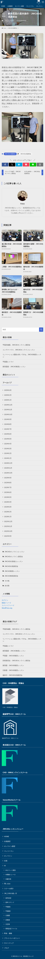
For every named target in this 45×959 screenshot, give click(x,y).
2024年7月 (8, 429)
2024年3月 (8, 448)
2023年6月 (8, 492)
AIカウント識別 (10, 870)
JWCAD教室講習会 (11, 576)
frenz (22, 204)
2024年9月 (8, 419)
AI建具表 (8, 879)
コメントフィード (8, 605)
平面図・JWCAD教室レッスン (13, 656)
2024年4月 (8, 444)
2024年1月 (8, 458)
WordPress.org (7, 608)
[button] (5, 164)
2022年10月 (8, 531)
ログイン (5, 600)
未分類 (7, 586)
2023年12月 (8, 463)
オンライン (8, 856)
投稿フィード (6, 603)
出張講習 (7, 841)
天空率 (7, 924)
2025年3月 (8, 390)
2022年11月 (8, 526)
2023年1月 (8, 516)
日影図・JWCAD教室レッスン (13, 670)
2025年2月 (8, 395)
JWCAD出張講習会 (10, 20)
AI (5, 866)
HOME (6, 836)
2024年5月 (8, 439)
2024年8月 (8, 424)
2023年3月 (8, 507)
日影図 (7, 920)
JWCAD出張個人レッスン (14, 561)
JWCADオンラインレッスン (14, 552)
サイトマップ (9, 943)
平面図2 (8, 911)
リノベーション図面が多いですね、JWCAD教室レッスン (22, 356)
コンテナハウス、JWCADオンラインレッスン (19, 350)
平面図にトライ (8, 362)
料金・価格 (8, 933)
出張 (5, 861)
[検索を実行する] (41, 329)
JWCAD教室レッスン (12, 571)
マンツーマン (9, 851)
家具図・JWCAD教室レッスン (13, 665)
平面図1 (8, 907)
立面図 (7, 915)
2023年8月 (8, 482)
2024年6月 (8, 434)
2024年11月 (8, 409)
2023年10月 (8, 473)
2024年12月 (8, 405)
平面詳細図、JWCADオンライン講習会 (16, 345)
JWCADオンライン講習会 (14, 556)
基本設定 (8, 898)
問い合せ (7, 884)
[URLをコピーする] (40, 164)
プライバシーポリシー (12, 938)
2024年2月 (8, 453)
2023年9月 (8, 478)
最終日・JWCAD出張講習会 (12, 675)
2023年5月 (8, 497)
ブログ (6, 948)
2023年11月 (8, 468)
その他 (7, 581)
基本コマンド (9, 902)
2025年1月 (8, 400)
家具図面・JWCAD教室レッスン (14, 366)
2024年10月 (8, 414)
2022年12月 (8, 521)
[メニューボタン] (43, 2)
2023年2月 (8, 512)
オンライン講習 (9, 846)
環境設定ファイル (11, 928)
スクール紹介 (9, 888)
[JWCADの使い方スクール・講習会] (2, 2)
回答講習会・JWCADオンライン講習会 (16, 660)
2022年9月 (8, 536)
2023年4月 (8, 502)
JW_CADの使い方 (10, 893)
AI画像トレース (10, 874)
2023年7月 (8, 487)
